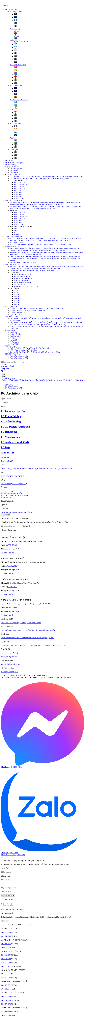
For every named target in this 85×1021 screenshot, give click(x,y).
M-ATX (17, 230)
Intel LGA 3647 (19, 186)
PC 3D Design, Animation (19, 100)
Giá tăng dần (5, 512)
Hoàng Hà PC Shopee (58, 645)
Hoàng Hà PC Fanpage (9, 645)
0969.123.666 (12, 545)
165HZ (16, 300)
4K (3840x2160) (20, 284)
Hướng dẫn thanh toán (30, 630)
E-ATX (16, 234)
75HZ (16, 292)
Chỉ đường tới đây (7, 553)
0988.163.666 (6, 974)
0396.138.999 (6, 959)
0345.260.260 (6, 1011)
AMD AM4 (18, 192)
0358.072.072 (6, 985)
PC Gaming (14, 149)
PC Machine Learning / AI (19, 41)
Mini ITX (17, 228)
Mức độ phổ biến (26, 512)
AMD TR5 (18, 196)
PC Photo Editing (16, 11)
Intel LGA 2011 (19, 214)
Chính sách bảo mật (23, 638)
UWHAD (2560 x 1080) (23, 278)
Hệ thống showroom (28, 623)
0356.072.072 (12, 587)
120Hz (16, 296)
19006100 (4, 947)
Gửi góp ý (5, 921)
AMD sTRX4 (19, 198)
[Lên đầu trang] (2, 857)
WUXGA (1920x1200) (22, 274)
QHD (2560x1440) (21, 280)
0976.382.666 (6, 944)
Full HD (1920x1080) (22, 276)
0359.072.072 (6, 1004)
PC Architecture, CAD (18, 65)
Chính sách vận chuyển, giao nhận (42, 638)
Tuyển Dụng (16, 623)
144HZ (16, 298)
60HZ (16, 290)
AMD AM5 (18, 194)
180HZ (16, 302)
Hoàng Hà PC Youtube (42, 645)
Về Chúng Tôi (6, 623)
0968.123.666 (12, 608)
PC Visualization (15, 123)
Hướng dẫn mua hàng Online (11, 630)
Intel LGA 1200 (19, 182)
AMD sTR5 (18, 224)
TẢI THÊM (5, 514)
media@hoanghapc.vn (9, 657)
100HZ (16, 294)
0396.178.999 (6, 962)
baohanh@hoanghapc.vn (9, 672)
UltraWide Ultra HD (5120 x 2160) (26, 286)
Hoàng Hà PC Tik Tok (26, 645)
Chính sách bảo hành (8, 638)
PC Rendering (15, 29)
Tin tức (38, 623)
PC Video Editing (16, 85)
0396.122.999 (12, 566)
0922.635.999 (6, 936)
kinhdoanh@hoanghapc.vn (10, 664)
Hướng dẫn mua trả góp (46, 630)
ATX (16, 232)
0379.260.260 (6, 1000)
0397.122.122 (6, 966)
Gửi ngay (26, 526)
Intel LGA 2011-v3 (21, 184)
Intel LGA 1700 (19, 188)
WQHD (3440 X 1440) (22, 282)
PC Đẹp (12, 138)
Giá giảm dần (15, 512)
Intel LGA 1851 (19, 190)
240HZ (16, 304)
